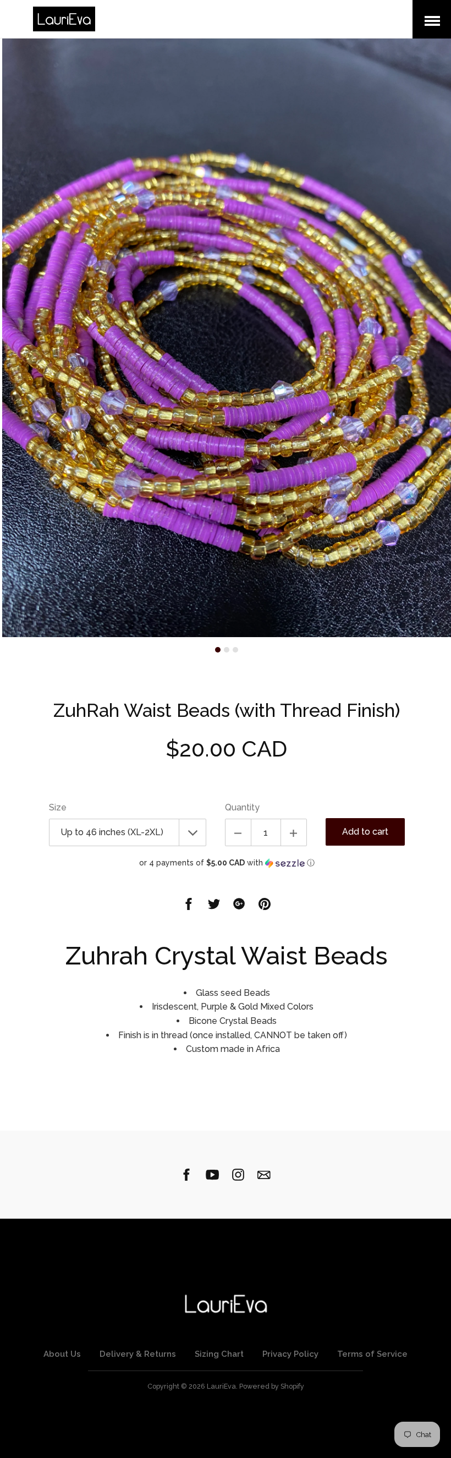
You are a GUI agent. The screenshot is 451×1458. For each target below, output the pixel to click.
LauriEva (221, 1386)
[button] (226, 863)
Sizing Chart (219, 1354)
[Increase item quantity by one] (293, 832)
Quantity (242, 807)
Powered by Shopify (271, 1386)
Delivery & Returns (138, 1354)
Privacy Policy (290, 1354)
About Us (62, 1354)
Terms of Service (372, 1354)
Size (58, 807)
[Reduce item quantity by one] (238, 832)
